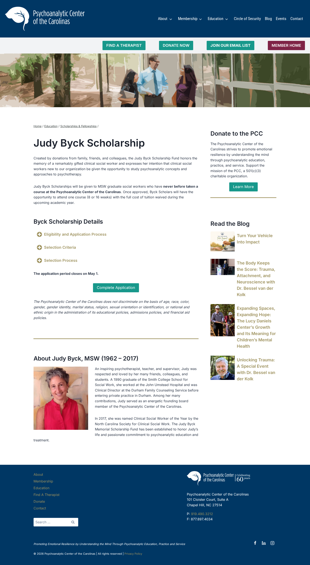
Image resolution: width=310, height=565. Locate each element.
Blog (268, 18)
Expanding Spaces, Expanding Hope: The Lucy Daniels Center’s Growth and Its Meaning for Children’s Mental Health (256, 327)
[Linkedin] (264, 543)
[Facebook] (255, 543)
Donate (39, 501)
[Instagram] (272, 543)
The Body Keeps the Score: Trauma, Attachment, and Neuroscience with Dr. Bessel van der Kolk (256, 278)
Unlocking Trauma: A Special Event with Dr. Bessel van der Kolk (256, 369)
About (162, 18)
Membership (187, 18)
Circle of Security (247, 18)
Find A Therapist (46, 495)
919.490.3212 (202, 514)
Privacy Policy (133, 553)
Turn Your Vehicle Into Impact (255, 238)
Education (215, 18)
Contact (296, 18)
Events (281, 18)
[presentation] (222, 241)
